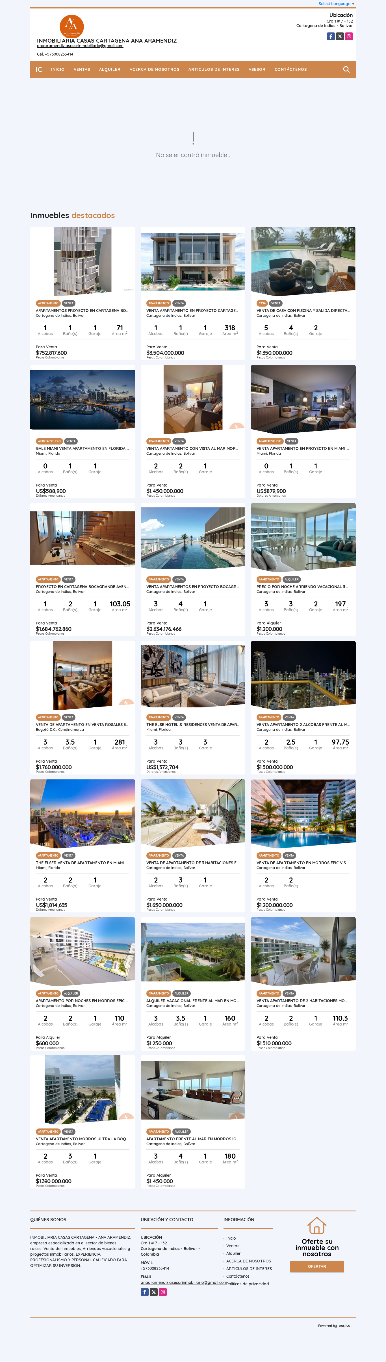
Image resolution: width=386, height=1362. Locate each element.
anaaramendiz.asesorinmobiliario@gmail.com (80, 45)
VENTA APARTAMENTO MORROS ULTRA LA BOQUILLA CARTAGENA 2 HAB (82, 1139)
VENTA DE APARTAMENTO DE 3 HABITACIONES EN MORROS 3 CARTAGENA (193, 863)
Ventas (82, 69)
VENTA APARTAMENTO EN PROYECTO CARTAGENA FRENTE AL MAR (193, 310)
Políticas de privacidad (247, 1283)
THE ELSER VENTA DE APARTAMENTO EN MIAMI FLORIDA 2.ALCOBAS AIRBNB (82, 863)
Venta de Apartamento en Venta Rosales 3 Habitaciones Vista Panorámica (82, 724)
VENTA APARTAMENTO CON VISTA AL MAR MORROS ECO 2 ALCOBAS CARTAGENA (193, 448)
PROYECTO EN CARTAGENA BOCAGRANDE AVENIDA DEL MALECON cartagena (82, 586)
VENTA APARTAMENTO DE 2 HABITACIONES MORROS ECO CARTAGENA (303, 1000)
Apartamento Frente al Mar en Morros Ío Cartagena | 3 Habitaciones (193, 1139)
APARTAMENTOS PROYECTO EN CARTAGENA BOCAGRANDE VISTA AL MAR (82, 310)
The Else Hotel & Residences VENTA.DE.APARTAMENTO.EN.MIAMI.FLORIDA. (193, 724)
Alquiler (110, 69)
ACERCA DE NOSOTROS (154, 69)
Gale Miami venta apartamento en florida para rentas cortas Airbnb (82, 448)
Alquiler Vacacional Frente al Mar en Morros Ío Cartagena (193, 1000)
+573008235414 (59, 54)
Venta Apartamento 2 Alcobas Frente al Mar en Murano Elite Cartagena (303, 724)
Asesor (257, 69)
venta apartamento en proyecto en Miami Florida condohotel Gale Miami (303, 448)
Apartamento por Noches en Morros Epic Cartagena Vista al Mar (82, 1000)
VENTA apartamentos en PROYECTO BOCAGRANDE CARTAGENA (193, 586)
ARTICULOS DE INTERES (214, 69)
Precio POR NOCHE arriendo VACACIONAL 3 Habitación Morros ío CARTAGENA (303, 586)
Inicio (58, 69)
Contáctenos (291, 69)
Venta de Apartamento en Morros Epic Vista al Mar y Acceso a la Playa (303, 863)
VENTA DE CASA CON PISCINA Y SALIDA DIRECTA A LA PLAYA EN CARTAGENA (303, 310)
